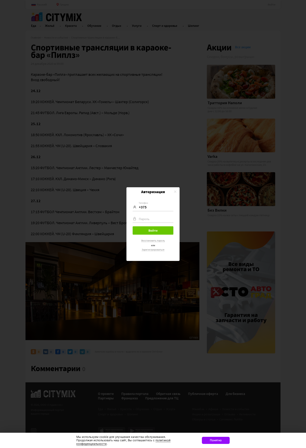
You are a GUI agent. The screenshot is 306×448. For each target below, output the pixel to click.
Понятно (216, 440)
